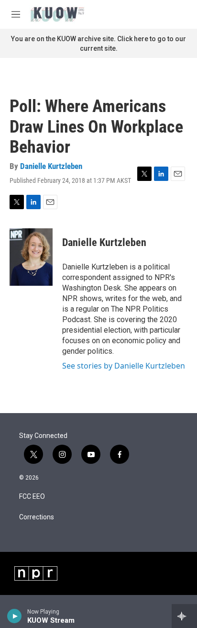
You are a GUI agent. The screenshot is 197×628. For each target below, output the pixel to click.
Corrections (36, 517)
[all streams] (184, 616)
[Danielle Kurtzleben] (31, 257)
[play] (15, 616)
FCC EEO (32, 496)
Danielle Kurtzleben (51, 166)
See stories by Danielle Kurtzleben (123, 365)
